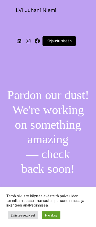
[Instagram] (28, 41)
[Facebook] (37, 41)
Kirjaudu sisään (59, 41)
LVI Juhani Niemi (36, 10)
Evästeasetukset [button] (23, 215)
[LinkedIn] (19, 41)
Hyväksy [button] (51, 215)
